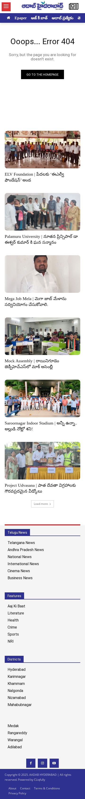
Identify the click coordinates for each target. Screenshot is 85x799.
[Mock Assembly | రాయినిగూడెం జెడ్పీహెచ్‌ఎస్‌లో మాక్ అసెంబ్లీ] (42, 336)
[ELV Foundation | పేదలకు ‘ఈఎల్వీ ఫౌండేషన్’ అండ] (42, 149)
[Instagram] (42, 763)
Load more (41, 504)
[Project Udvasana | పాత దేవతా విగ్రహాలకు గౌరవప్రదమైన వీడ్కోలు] (42, 460)
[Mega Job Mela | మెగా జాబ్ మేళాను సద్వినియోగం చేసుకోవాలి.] (42, 274)
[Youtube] (54, 763)
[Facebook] (30, 763)
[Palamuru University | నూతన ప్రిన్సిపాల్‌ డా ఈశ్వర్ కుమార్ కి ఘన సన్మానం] (42, 212)
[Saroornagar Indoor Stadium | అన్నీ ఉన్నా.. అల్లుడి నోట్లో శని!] (42, 398)
